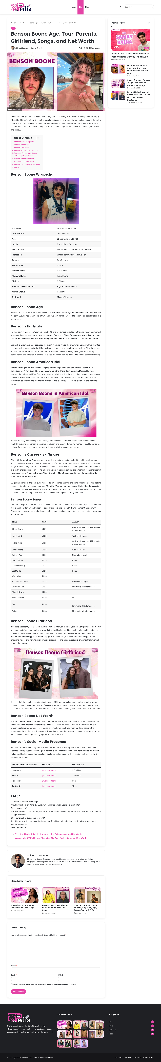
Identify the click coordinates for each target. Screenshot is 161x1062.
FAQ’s (16, 167)
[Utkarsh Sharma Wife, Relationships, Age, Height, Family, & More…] (80, 1034)
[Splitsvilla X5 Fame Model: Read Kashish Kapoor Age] (24, 895)
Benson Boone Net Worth (24, 162)
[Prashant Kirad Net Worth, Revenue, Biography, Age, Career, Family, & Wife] (87, 895)
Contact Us (128, 1057)
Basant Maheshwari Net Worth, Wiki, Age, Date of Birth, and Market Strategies (138, 96)
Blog (87, 7)
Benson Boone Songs (25, 156)
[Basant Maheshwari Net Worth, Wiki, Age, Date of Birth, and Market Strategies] (118, 95)
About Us (118, 1057)
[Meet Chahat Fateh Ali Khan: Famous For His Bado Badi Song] (56, 895)
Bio (80, 7)
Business (112, 1030)
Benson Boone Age (21, 145)
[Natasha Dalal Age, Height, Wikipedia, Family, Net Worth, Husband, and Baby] (64, 1034)
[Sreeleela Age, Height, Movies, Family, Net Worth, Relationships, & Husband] (80, 1043)
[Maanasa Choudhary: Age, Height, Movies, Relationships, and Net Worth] (118, 68)
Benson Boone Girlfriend (24, 159)
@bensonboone (49, 770)
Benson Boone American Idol (25, 150)
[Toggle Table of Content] (37, 138)
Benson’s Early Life (21, 147)
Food (111, 1034)
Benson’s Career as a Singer (25, 153)
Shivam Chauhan (21, 48)
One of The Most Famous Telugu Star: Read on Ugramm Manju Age (138, 83)
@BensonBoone (49, 781)
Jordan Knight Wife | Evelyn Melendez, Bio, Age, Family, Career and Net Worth (50, 838)
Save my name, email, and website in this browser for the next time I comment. (44, 984)
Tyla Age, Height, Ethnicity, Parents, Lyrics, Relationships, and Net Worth (48, 834)
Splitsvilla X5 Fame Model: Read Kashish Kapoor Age (23, 906)
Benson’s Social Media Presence (27, 164)
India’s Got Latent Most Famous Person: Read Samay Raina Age (130, 55)
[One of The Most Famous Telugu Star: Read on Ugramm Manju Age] (118, 83)
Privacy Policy (148, 1057)
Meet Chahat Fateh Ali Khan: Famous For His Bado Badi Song (55, 907)
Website (61, 975)
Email (14, 975)
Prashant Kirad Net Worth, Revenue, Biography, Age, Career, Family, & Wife (86, 907)
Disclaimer (138, 1057)
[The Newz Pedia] (26, 7)
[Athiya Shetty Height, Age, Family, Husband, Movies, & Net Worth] (96, 1034)
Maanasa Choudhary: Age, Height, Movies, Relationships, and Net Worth (137, 69)
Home (73, 7)
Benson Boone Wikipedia (24, 142)
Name (14, 965)
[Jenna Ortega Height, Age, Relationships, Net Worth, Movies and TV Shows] (64, 1043)
